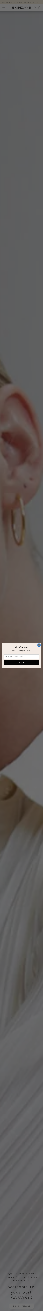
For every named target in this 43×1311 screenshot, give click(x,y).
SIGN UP (21, 662)
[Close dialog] (39, 645)
